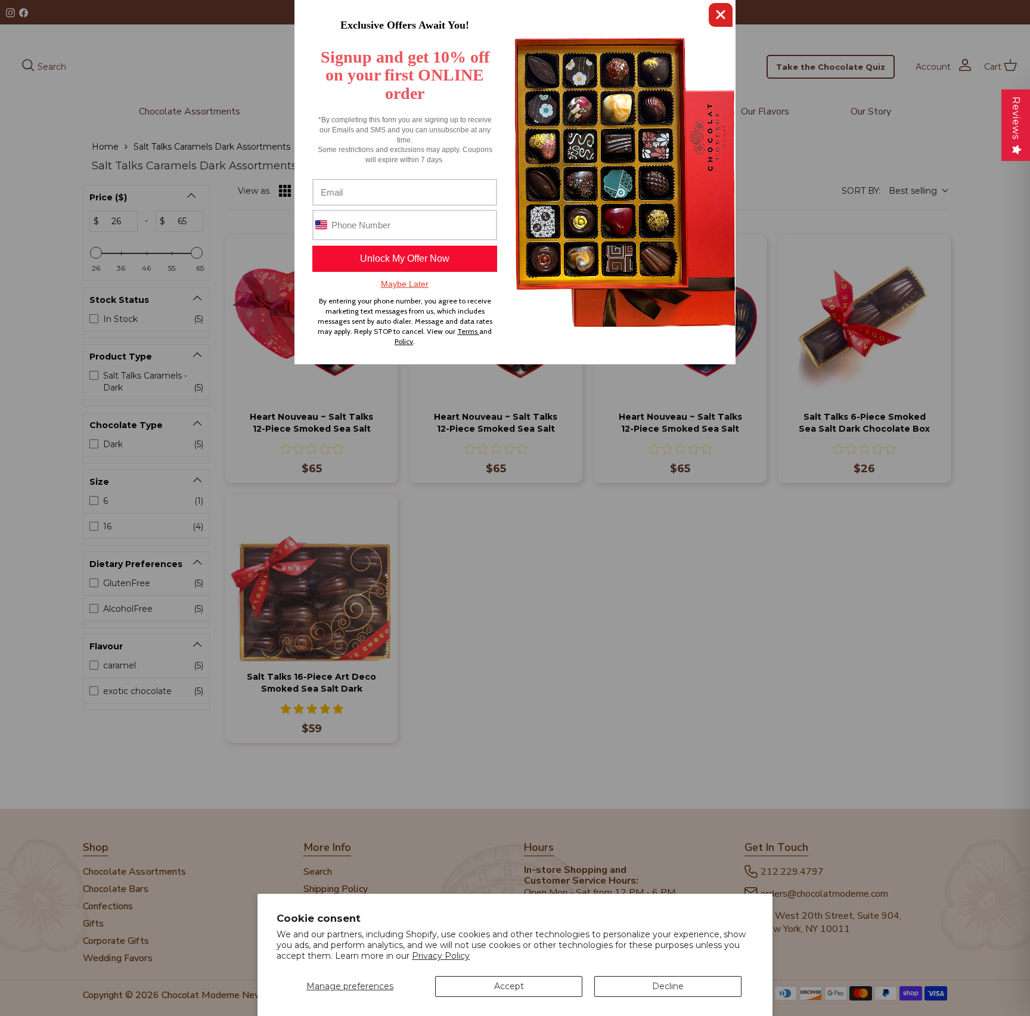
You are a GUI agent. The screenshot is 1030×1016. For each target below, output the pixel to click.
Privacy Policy (441, 955)
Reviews (1016, 118)
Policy (404, 341)
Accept (509, 986)
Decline (668, 986)
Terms (468, 331)
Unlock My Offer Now (404, 258)
